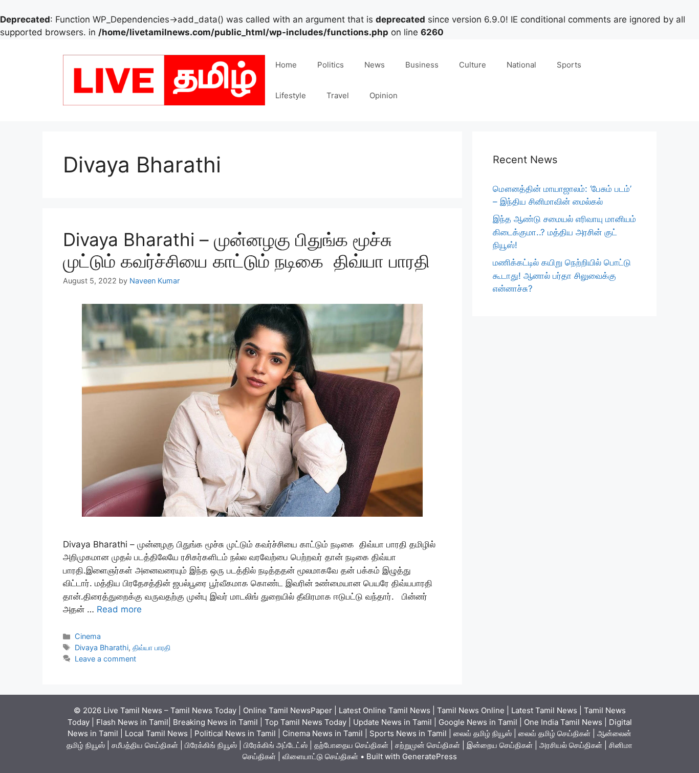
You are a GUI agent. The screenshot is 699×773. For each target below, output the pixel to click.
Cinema (88, 636)
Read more (119, 609)
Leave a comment (105, 658)
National (521, 65)
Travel (337, 95)
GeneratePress (429, 756)
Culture (472, 65)
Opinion (383, 95)
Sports (569, 65)
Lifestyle (290, 95)
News (374, 65)
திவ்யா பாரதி (151, 647)
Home (286, 65)
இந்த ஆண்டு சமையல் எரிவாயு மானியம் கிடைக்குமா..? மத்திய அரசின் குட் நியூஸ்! (564, 232)
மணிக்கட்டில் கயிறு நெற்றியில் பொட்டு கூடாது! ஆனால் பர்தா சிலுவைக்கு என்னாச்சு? (562, 275)
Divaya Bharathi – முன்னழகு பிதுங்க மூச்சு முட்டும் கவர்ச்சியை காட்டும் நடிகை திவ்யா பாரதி (246, 250)
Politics (330, 65)
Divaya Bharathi (101, 647)
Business (422, 65)
